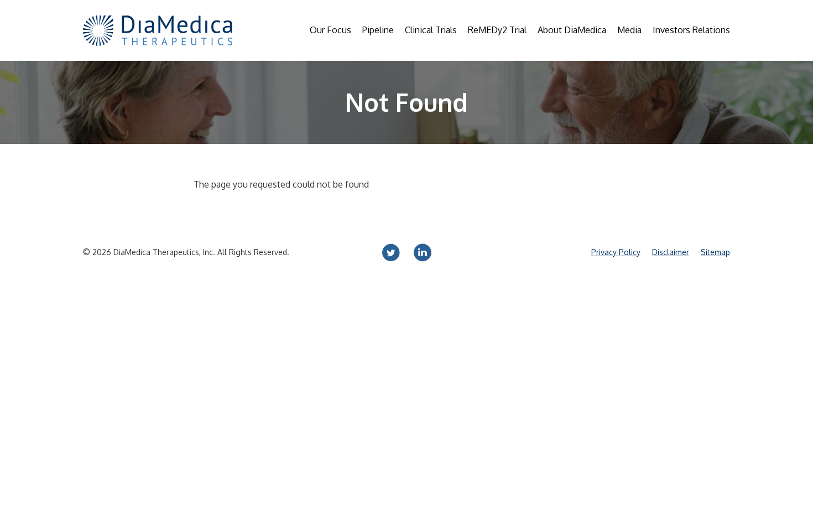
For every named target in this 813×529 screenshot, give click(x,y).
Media (629, 29)
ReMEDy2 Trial (497, 29)
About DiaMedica (572, 29)
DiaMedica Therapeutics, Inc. (164, 252)
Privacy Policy (615, 252)
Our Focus (330, 29)
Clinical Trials (431, 29)
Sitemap (715, 252)
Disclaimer (670, 252)
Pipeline (378, 29)
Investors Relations (691, 29)
